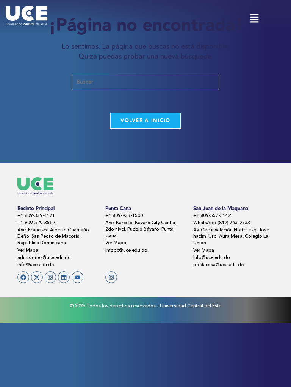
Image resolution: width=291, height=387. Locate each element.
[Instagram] (50, 277)
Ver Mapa (27, 250)
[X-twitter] (37, 277)
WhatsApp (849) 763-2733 (221, 223)
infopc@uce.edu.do (126, 250)
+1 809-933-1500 (124, 216)
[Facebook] (23, 277)
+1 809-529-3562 (36, 223)
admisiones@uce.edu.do (44, 257)
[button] (254, 19)
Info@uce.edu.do (211, 257)
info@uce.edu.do (35, 265)
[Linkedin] (64, 277)
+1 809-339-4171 (36, 216)
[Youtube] (77, 277)
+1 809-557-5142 (212, 216)
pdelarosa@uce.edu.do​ (218, 265)
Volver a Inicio (145, 120)
